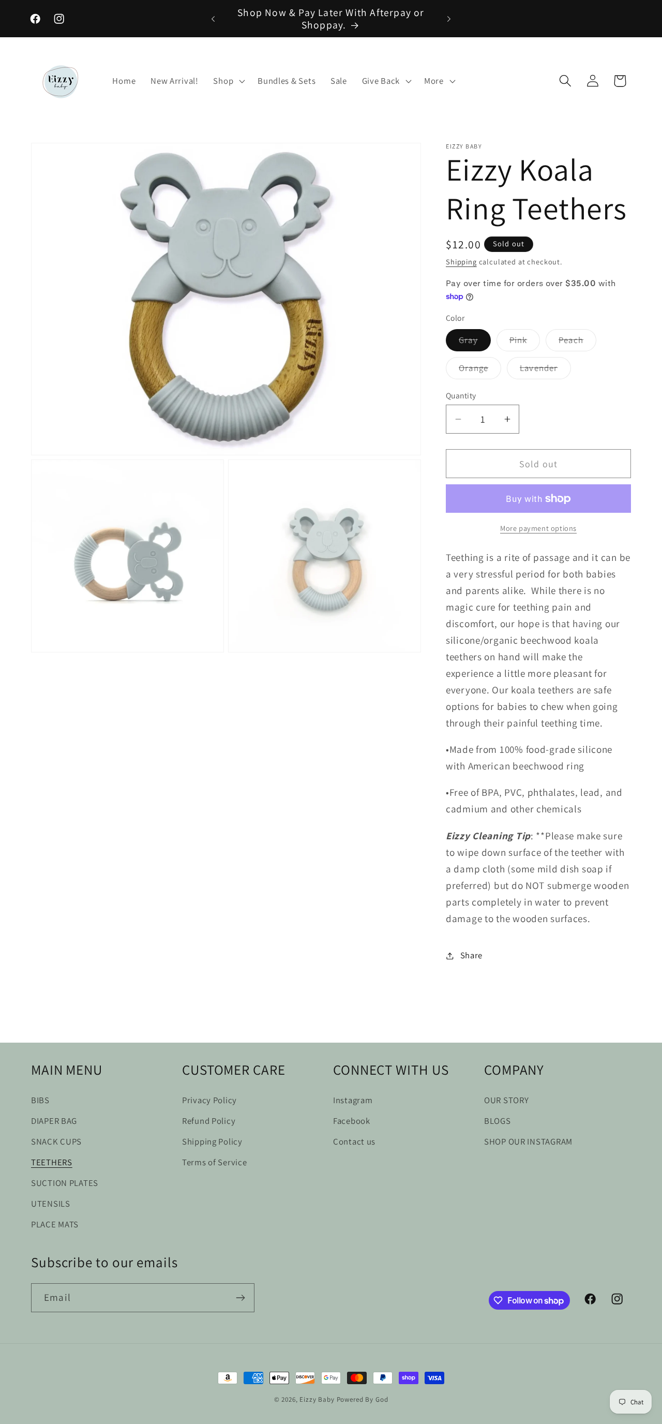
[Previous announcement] (213, 19)
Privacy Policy (209, 1100)
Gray (475, 342)
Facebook (351, 1120)
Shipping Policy (212, 1141)
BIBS (40, 1100)
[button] (228, 81)
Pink (524, 342)
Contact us (354, 1141)
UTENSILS (50, 1203)
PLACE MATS (55, 1224)
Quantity (461, 395)
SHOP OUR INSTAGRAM (528, 1141)
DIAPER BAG (54, 1120)
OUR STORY (506, 1100)
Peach (577, 342)
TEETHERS (51, 1162)
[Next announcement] (449, 19)
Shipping (461, 261)
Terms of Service (214, 1162)
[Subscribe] (240, 1297)
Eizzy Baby (316, 1399)
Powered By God (362, 1399)
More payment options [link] (538, 528)
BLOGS (497, 1120)
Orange (480, 370)
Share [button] (471, 955)
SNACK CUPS (56, 1141)
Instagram (352, 1100)
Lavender (545, 370)
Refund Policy (208, 1120)
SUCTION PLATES (64, 1183)
